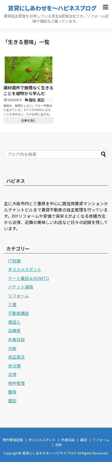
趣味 (32, 99)
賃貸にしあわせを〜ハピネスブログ (52, 8)
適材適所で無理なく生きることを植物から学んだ (28, 90)
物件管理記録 (13, 439)
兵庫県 (14, 330)
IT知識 (14, 261)
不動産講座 (18, 313)
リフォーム (18, 295)
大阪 (12, 348)
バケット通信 (20, 287)
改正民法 (16, 357)
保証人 (14, 322)
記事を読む (28, 120)
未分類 (14, 366)
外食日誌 (16, 339)
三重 (12, 304)
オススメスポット (24, 269)
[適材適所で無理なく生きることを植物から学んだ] (28, 70)
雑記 (41, 99)
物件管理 (16, 383)
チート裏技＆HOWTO (28, 278)
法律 (12, 374)
